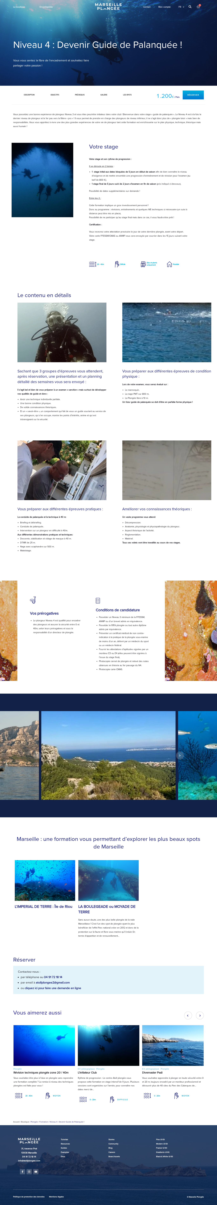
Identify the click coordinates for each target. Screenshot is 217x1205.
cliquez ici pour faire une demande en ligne (53, 988)
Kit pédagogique (86, 1069)
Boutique (25, 1122)
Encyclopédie (46, 7)
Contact (146, 7)
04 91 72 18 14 (53, 977)
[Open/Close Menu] (214, 16)
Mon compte (164, 7)
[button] (193, 94)
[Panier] (198, 7)
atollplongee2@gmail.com (53, 982)
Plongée (18, 1069)
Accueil (16, 1122)
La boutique (19, 7)
